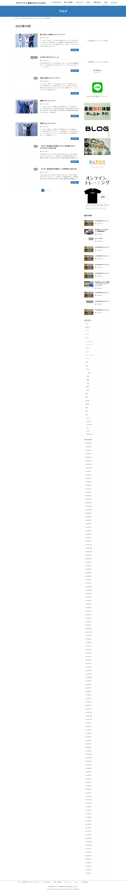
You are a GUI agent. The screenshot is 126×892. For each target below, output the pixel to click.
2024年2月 (88, 537)
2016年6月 (88, 859)
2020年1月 (88, 709)
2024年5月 (88, 527)
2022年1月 (88, 625)
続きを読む (74, 50)
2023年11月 (88, 548)
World (88, 431)
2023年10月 (88, 551)
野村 (88, 390)
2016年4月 (88, 866)
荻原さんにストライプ (48, 123)
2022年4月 (88, 614)
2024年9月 (88, 513)
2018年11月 (88, 758)
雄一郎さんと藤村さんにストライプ (52, 34)
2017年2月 (88, 831)
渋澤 (88, 383)
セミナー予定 (98, 238)
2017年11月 (88, 799)
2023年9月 (88, 555)
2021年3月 (88, 660)
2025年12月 (88, 464)
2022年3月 (88, 618)
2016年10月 (88, 845)
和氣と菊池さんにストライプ (50, 78)
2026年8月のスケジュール (102, 221)
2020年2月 (88, 705)
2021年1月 (88, 667)
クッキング (90, 341)
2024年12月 (88, 503)
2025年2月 (88, 496)
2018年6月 (88, 775)
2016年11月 (88, 841)
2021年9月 (88, 639)
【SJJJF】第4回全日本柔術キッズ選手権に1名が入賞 (58, 169)
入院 (89, 372)
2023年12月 (88, 544)
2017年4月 (88, 824)
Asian (88, 418)
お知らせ (87, 327)
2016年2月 (88, 873)
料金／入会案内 (57, 882)
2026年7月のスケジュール (102, 247)
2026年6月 (88, 447)
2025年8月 (88, 475)
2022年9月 (88, 597)
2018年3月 (88, 786)
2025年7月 (88, 478)
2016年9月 (88, 848)
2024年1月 (88, 541)
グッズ (87, 334)
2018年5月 (88, 779)
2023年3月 (88, 576)
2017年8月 (88, 810)
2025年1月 (88, 499)
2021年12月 (88, 628)
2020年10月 (88, 677)
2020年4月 (88, 698)
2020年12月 (88, 670)
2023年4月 (88, 572)
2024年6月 (88, 523)
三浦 (86, 362)
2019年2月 (88, 747)
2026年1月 (88, 461)
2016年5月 (88, 862)
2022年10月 (88, 593)
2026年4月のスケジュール (102, 273)
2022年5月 (88, 611)
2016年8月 (88, 852)
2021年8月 (88, 642)
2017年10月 (88, 803)
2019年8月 (88, 726)
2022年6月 (88, 607)
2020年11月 (88, 674)
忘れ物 (87, 400)
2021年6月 (88, 649)
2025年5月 (88, 485)
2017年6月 (88, 817)
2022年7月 (88, 604)
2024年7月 (88, 520)
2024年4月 (88, 530)
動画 (86, 397)
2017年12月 (88, 796)
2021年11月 (88, 632)
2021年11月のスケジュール (49, 57)
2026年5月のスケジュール (102, 264)
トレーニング (89, 355)
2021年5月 (88, 653)
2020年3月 (88, 702)
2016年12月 (88, 838)
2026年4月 (88, 450)
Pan (88, 427)
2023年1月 (88, 583)
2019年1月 (88, 751)
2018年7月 (88, 772)
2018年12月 (88, 754)
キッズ (87, 331)
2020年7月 (88, 688)
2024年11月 (88, 506)
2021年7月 (88, 646)
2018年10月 (88, 761)
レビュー (87, 358)
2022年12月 (88, 586)
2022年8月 (88, 600)
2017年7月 (88, 814)
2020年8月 (88, 684)
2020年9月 (88, 681)
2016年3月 (88, 869)
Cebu (86, 324)
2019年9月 (88, 723)
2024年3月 (88, 534)
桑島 (88, 379)
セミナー (87, 352)
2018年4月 (88, 782)
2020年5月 (88, 695)
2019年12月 (88, 712)
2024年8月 (88, 516)
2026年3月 (88, 454)
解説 (86, 411)
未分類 (87, 404)
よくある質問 (84, 882)
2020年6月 (88, 691)
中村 (88, 369)
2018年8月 (88, 768)
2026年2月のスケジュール (102, 301)
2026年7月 (88, 443)
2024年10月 (88, 509)
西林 (88, 386)
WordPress (55, 889)
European (89, 424)
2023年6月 (88, 565)
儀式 (86, 393)
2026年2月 (88, 457)
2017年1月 (88, 834)
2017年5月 (88, 820)
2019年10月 (88, 719)
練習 (86, 407)
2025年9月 (88, 471)
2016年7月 (88, 855)
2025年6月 (88, 481)
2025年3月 (88, 492)
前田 (88, 376)
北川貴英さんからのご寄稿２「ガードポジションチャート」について (102, 283)
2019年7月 (88, 730)
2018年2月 (88, 789)
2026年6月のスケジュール (102, 256)
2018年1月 (88, 793)
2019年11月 (88, 716)
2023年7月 (88, 562)
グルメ (87, 337)
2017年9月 (88, 807)
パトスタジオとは (46, 882)
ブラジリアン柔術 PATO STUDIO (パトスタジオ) (28, 882)
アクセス (76, 882)
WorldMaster (90, 434)
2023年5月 (88, 569)
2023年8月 (88, 558)
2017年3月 (88, 827)
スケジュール (88, 345)
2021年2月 (88, 663)
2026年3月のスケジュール (102, 292)
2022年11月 (88, 590)
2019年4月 (88, 740)
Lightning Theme (63, 889)
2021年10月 (88, 635)
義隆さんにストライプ (48, 101)
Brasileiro (89, 421)
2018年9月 (88, 765)
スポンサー (88, 348)
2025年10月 (88, 468)
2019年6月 (88, 733)
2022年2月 (88, 621)
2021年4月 (88, 656)
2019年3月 (88, 744)
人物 (86, 365)
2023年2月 (88, 579)
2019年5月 (88, 737)
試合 (86, 414)
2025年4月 (88, 488)
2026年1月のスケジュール (102, 310)
